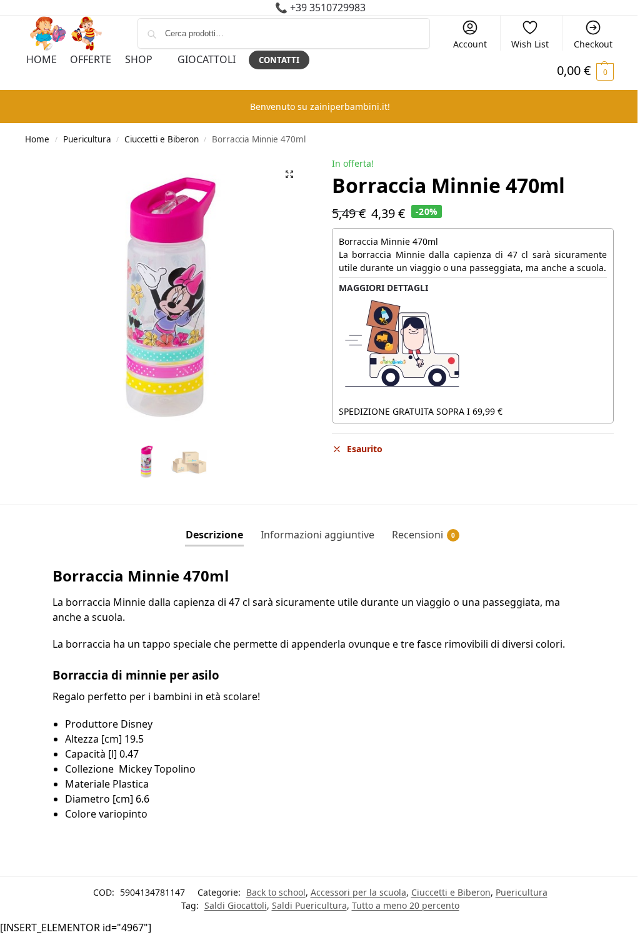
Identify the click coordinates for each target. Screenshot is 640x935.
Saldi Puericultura (309, 905)
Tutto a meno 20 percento (405, 905)
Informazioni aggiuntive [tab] (317, 535)
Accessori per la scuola (358, 892)
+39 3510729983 (328, 7)
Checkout (593, 44)
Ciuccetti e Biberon (161, 139)
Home (37, 139)
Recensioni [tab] (423, 535)
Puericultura (87, 139)
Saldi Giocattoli (235, 905)
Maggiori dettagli (383, 288)
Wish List (530, 44)
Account (470, 44)
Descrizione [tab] (214, 535)
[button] (289, 174)
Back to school (276, 892)
